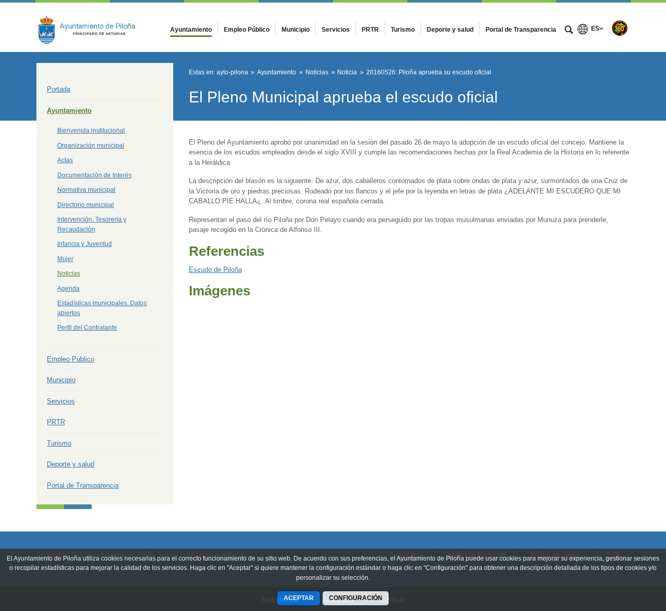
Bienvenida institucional (91, 130)
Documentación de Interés (94, 175)
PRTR (56, 422)
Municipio (61, 380)
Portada (58, 89)
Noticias (68, 273)
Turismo (59, 443)
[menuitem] (191, 29)
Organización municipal (90, 145)
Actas (65, 160)
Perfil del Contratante (87, 327)
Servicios (61, 401)
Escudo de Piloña (215, 270)
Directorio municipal (85, 205)
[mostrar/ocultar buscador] (568, 30)
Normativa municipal (86, 189)
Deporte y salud (70, 464)
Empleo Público (70, 359)
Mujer (65, 259)
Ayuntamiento (69, 110)
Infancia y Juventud (84, 244)
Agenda (68, 288)
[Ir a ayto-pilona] (93, 27)
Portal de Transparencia (83, 485)
